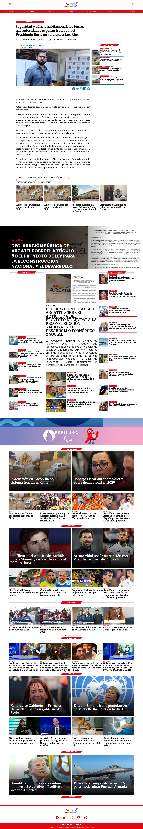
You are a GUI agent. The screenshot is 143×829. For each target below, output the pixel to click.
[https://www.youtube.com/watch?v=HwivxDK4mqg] (55, 616)
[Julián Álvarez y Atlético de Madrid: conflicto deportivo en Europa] (103, 295)
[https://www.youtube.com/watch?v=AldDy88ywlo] (118, 651)
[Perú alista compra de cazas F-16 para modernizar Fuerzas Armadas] (103, 342)
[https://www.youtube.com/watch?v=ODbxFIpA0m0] (24, 651)
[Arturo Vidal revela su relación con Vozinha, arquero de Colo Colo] (103, 358)
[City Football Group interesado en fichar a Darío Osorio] (103, 406)
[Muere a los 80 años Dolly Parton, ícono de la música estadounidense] (103, 374)
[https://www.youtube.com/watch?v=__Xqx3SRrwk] (87, 616)
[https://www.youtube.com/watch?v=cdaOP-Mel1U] (24, 616)
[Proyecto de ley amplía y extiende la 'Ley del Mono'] (13, 405)
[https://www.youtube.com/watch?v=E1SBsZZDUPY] (87, 651)
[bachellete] (103, 311)
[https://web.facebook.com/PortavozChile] (57, 818)
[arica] (96, 52)
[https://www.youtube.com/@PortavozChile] (79, 818)
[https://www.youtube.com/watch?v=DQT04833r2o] (118, 616)
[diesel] (13, 366)
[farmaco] (13, 392)
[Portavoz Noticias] (10, 5)
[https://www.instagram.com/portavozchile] (71, 818)
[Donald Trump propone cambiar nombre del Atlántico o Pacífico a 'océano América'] (103, 327)
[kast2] (103, 279)
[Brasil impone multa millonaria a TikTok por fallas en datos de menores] (103, 390)
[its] (13, 340)
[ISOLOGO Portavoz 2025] (71, 6)
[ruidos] (13, 379)
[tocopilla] (96, 61)
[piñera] (96, 79)
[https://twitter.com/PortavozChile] (64, 818)
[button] (26, 178)
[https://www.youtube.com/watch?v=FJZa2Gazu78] (55, 651)
